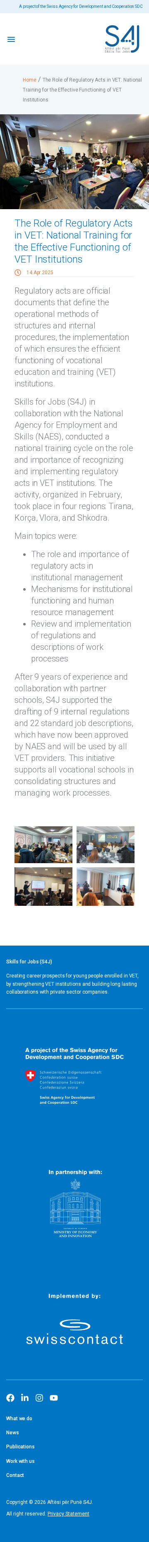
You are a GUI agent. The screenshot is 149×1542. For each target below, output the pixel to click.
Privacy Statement (68, 1514)
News (12, 1433)
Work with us (20, 1461)
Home (29, 80)
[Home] (122, 39)
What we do (19, 1418)
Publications (20, 1447)
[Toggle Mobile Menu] (11, 39)
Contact (15, 1475)
